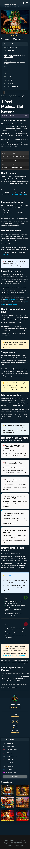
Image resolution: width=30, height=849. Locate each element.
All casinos (15, 776)
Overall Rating (15, 704)
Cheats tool (16, 55)
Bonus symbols (8, 55)
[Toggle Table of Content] (25, 116)
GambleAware (10, 845)
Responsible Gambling (20, 843)
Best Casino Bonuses (20, 840)
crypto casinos (25, 676)
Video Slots (11, 50)
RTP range (7, 57)
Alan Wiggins (21, 96)
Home (2, 6)
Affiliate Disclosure (9, 843)
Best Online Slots (8, 6)
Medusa (22, 62)
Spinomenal (13, 47)
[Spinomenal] (4, 92)
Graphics (15, 714)
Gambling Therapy (19, 845)
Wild (11, 57)
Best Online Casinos (9, 840)
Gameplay (15, 720)
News (24, 842)
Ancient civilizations (9, 62)
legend (17, 62)
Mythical (6, 63)
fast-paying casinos (8, 655)
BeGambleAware (10, 299)
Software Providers (8, 842)
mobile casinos (5, 254)
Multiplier (22, 55)
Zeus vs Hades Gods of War (18, 194)
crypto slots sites (5, 678)
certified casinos (12, 304)
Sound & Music (15, 730)
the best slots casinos (17, 678)
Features (15, 725)
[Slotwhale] (10, 4)
